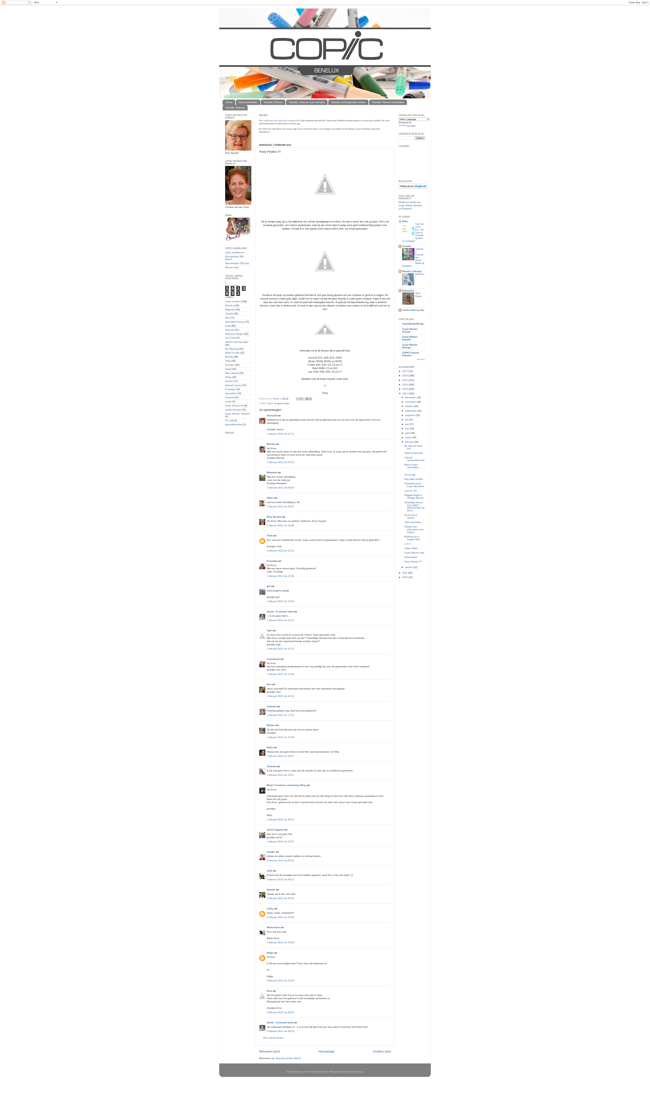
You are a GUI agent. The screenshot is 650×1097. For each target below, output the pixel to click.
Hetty (270, 747)
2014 (405, 384)
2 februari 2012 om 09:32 (280, 898)
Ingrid (228, 369)
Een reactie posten (273, 1038)
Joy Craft (230, 338)
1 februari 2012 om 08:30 (280, 487)
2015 (405, 380)
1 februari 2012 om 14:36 (280, 674)
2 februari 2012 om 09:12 (280, 879)
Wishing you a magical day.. (412, 538)
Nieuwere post (269, 1051)
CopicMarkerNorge (413, 324)
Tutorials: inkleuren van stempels (307, 102)
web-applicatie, (280, 120)
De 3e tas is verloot (410, 516)
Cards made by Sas (413, 310)
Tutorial (229, 313)
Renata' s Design (412, 271)
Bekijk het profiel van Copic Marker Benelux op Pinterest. (410, 205)
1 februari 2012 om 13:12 (280, 620)
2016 (405, 375)
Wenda (229, 305)
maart (408, 437)
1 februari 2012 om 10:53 (280, 601)
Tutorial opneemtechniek (414, 459)
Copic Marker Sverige (409, 346)
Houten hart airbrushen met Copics (413, 529)
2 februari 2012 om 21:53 (280, 980)
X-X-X (407, 544)
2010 (405, 577)
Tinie (270, 535)
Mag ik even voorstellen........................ (414, 467)
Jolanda (271, 706)
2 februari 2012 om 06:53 (280, 860)
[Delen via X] (304, 398)
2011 (405, 573)
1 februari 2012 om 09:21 (280, 506)
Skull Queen (418, 294)
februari (409, 442)
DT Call (229, 420)
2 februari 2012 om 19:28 (280, 942)
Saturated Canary (234, 322)
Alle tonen (421, 359)
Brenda (271, 444)
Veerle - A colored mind (280, 611)
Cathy (270, 908)
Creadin (406, 246)
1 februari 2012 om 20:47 (280, 819)
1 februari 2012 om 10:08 (280, 525)
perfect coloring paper (237, 342)
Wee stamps (232, 373)
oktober (409, 406)
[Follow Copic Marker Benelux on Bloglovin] (413, 188)
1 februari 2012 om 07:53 (280, 462)
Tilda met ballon (412, 522)
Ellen (405, 221)
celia (269, 870)
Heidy (228, 377)
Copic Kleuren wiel (414, 552)
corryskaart (273, 659)
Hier (261, 120)
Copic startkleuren (235, 252)
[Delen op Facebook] (307, 398)
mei (407, 428)
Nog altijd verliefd (413, 479)
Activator (229, 365)
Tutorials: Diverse (273, 102)
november (411, 402)
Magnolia (230, 309)
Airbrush (229, 330)
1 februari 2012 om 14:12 (280, 648)
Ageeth (271, 889)
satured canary (233, 385)
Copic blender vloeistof (237, 413)
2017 (405, 371)
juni (407, 424)
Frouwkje (272, 561)
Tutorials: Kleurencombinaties (388, 102)
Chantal (229, 397)
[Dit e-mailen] (297, 398)
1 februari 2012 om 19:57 (280, 775)
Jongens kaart (281, 403)
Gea (269, 684)
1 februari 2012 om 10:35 (280, 576)
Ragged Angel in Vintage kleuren (414, 496)
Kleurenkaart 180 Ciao (237, 263)
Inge (269, 630)
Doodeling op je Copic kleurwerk (414, 484)
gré (268, 586)
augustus (410, 415)
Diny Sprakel (274, 517)
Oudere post (382, 1051)
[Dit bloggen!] (300, 398)
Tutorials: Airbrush (235, 107)
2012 (405, 393)
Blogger (359, 1071)
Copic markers (233, 301)
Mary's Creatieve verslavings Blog (286, 785)
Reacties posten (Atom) (288, 1058)
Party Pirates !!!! (412, 561)
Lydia (228, 326)
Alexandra (408, 290)
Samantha (230, 393)
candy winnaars (233, 409)
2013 (405, 389)
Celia (228, 361)
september (411, 411)
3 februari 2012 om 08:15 (280, 1031)
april (407, 433)
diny (227, 317)
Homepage (326, 1051)
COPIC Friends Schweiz (410, 354)
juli (407, 419)
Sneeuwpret (410, 557)
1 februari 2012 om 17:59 (280, 737)
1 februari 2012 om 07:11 (280, 434)
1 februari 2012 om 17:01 (280, 715)
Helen (270, 498)
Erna (270, 403)
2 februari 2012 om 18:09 (280, 917)
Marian (271, 725)
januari (409, 567)
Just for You (410, 490)
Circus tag (409, 474)
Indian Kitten (411, 548)
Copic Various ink (234, 405)
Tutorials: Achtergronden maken (348, 102)
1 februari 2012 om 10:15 (280, 550)
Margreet (272, 472)
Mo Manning (232, 349)
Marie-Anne (273, 927)
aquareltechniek (233, 424)
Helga (270, 953)
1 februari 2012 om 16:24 (280, 696)
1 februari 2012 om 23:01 (280, 841)
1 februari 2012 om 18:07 (280, 756)
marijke (271, 852)
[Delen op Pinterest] (310, 398)
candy (228, 401)
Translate (410, 126)
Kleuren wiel (231, 267)
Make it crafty (232, 353)
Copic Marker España (409, 338)
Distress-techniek (413, 453)
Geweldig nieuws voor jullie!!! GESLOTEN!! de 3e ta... (414, 506)
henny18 (272, 415)
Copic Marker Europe (409, 330)
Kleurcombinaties (248, 102)
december (411, 397)
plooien (229, 381)
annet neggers (275, 829)
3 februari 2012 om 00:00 (280, 1012)
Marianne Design (234, 334)
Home (229, 102)
